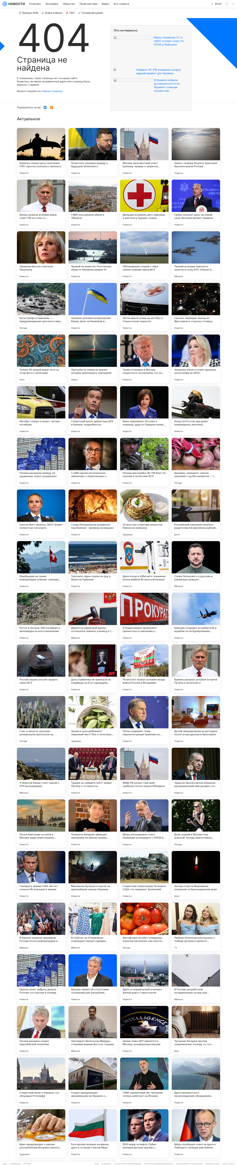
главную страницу (51, 91)
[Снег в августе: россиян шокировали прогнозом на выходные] (41, 720)
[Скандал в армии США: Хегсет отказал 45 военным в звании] (41, 875)
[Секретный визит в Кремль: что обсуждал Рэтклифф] (41, 1082)
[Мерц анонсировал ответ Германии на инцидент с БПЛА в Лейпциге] (144, 823)
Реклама (27, 1164)
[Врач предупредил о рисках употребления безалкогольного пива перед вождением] (41, 1133)
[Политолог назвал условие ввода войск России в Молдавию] (144, 668)
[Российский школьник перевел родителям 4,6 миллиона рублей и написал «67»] (196, 513)
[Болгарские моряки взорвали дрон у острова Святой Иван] (93, 1133)
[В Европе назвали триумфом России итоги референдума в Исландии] (41, 927)
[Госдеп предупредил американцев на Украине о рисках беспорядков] (93, 1082)
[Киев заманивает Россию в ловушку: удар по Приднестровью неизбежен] (144, 410)
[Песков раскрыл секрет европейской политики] (41, 1030)
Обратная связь (212, 1164)
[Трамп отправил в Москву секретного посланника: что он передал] (144, 359)
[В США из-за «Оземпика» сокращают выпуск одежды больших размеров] (93, 927)
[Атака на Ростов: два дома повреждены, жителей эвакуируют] (196, 410)
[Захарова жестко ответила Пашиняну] (41, 255)
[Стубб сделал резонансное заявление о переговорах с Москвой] (93, 462)
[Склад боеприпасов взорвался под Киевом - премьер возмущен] (93, 513)
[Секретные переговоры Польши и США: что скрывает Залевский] (144, 875)
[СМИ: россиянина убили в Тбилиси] (93, 204)
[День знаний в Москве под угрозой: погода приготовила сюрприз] (196, 823)
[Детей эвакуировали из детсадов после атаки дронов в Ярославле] (196, 720)
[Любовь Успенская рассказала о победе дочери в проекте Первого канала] (196, 927)
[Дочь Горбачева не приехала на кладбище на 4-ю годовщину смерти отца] (93, 668)
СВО (72, 13)
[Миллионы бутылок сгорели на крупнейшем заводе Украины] (93, 875)
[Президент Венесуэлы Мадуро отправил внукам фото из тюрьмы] (93, 1030)
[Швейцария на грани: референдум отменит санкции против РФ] (41, 565)
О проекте (106, 1164)
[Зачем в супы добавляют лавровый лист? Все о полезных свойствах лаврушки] (93, 720)
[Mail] (5, 4)
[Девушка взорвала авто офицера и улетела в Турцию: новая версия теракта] (144, 204)
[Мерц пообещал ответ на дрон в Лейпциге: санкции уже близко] (196, 1133)
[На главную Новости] (16, 4)
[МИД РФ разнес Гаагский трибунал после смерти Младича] (144, 772)
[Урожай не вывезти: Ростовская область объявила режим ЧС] (93, 255)
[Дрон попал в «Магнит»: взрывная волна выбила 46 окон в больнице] (144, 565)
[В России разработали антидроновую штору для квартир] (196, 978)
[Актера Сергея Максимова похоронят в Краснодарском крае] (196, 875)
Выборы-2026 (30, 13)
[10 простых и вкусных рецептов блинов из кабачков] (144, 513)
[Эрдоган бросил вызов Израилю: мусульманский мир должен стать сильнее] (196, 772)
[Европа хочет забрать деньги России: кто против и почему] (41, 978)
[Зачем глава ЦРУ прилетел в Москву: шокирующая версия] (144, 1030)
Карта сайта (228, 1164)
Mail (5, 1164)
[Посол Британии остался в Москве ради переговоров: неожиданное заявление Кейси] (41, 823)
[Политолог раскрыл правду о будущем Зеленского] (93, 152)
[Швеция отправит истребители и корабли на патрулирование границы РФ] (196, 617)
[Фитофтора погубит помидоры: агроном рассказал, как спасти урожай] (144, 927)
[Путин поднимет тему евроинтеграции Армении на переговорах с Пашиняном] (144, 720)
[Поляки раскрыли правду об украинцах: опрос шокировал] (41, 462)
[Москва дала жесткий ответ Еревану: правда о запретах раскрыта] (144, 152)
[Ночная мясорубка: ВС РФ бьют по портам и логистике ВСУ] (144, 462)
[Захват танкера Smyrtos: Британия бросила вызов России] (196, 152)
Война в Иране (54, 13)
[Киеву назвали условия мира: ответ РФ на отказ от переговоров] (41, 204)
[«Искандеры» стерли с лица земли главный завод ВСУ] (144, 255)
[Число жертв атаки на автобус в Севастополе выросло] (144, 307)
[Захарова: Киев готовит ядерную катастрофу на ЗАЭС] (196, 359)
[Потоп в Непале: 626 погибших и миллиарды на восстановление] (41, 617)
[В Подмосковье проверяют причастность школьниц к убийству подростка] (144, 617)
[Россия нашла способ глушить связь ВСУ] (41, 668)
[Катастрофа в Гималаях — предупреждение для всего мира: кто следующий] (41, 307)
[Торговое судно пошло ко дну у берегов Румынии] (93, 565)
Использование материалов (189, 1164)
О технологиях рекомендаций (127, 1164)
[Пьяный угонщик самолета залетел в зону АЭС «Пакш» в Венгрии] (196, 255)
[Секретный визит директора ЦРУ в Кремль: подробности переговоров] (93, 410)
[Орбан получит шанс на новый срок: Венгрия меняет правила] (196, 204)
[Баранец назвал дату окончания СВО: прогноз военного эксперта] (41, 152)
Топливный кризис (92, 13)
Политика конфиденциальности (158, 1164)
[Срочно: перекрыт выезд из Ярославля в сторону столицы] (196, 307)
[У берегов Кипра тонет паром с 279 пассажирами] (41, 772)
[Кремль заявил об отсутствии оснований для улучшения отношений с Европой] (93, 978)
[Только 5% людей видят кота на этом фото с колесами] (41, 359)
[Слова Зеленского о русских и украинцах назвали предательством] (196, 565)
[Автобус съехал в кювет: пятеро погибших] (41, 410)
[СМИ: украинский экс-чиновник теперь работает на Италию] (144, 1082)
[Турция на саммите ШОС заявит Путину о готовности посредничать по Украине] (93, 772)
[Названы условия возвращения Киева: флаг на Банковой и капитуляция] (93, 307)
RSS (97, 1164)
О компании (15, 1164)
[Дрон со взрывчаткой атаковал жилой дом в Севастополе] (144, 978)
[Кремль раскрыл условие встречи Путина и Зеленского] (196, 668)
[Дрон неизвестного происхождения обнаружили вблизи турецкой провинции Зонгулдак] (196, 1082)
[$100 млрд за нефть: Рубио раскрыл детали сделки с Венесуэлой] (144, 1133)
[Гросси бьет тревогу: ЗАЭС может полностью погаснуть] (41, 513)
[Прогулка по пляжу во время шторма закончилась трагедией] (93, 359)
